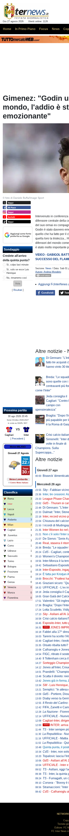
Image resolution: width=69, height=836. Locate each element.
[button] (17, 283)
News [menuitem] (56, 29)
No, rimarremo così (16, 277)
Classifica (10, 492)
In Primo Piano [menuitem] (25, 29)
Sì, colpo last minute (17, 264)
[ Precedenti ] (17, 438)
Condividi (47, 292)
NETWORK (63, 814)
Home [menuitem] (7, 29)
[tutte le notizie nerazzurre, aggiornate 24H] (26, 11)
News (48, 268)
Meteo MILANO (18, 447)
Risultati (17, 290)
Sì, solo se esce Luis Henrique (17, 271)
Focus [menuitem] (43, 29)
